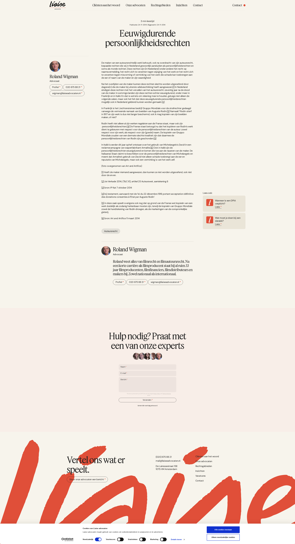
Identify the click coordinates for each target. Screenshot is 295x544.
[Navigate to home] (58, 5)
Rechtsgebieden (203, 466)
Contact (199, 480)
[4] (128, 126)
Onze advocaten (203, 461)
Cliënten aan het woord (207, 456)
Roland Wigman (64, 76)
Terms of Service (167, 393)
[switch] (120, 539)
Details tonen (176, 539)
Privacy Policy (156, 393)
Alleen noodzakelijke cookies (223, 537)
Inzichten (200, 470)
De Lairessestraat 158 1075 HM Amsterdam (166, 468)
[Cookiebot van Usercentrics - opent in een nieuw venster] (67, 539)
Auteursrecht (110, 231)
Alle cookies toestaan (223, 530)
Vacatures (200, 475)
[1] (173, 87)
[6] (151, 147)
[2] (163, 102)
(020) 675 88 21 (163, 456)
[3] (168, 111)
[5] (155, 138)
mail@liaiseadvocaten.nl (168, 460)
